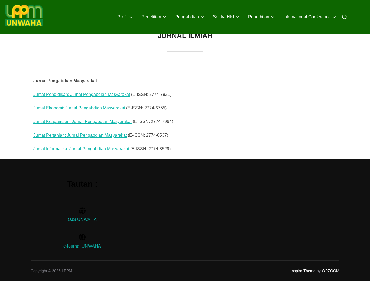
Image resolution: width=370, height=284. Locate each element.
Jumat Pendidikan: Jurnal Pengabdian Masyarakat (81, 94)
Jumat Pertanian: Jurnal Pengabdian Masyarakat (80, 135)
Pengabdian (187, 17)
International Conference (307, 17)
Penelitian (151, 17)
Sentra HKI (223, 17)
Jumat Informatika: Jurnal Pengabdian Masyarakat (81, 148)
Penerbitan (258, 17)
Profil (123, 17)
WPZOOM (330, 271)
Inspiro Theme (303, 271)
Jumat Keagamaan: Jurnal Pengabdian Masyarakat (82, 121)
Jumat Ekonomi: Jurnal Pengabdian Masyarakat (79, 108)
